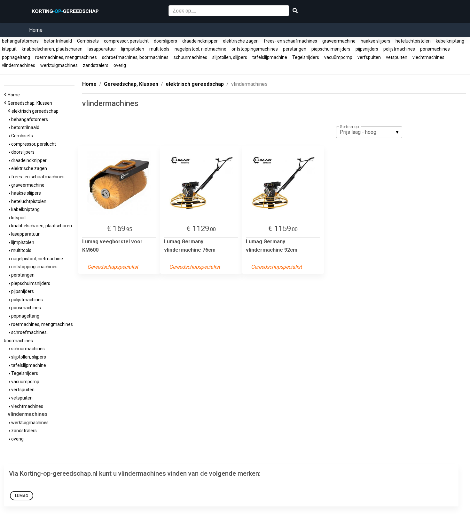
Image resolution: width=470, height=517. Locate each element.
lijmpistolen (132, 49)
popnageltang (16, 57)
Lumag (21, 496)
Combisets (88, 41)
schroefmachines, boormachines (135, 57)
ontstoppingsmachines (255, 49)
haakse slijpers (375, 41)
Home (36, 30)
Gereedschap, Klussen (31, 103)
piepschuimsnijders (330, 49)
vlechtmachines (428, 57)
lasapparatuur (102, 49)
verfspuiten (369, 57)
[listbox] (369, 132)
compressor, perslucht (126, 41)
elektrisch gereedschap (36, 111)
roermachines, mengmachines (66, 57)
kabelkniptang (450, 41)
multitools (159, 49)
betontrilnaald (58, 41)
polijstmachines (399, 49)
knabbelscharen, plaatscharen (52, 49)
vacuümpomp (338, 57)
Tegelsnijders (305, 57)
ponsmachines (435, 49)
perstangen (294, 49)
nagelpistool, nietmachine (200, 49)
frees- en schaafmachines (290, 41)
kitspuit (9, 49)
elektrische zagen (241, 41)
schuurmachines (190, 57)
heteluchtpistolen (413, 41)
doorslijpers (165, 41)
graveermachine (338, 41)
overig (120, 65)
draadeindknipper (200, 41)
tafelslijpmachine (269, 57)
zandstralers (95, 65)
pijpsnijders (367, 49)
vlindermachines (18, 65)
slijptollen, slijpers (229, 57)
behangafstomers (20, 41)
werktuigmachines (59, 65)
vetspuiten (396, 57)
